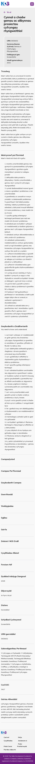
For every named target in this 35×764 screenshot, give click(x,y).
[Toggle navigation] (32, 4)
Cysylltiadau (8, 741)
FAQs (20, 737)
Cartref (6, 737)
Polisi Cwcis (8, 746)
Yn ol (9, 12)
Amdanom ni (22, 741)
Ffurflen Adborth (10, 750)
